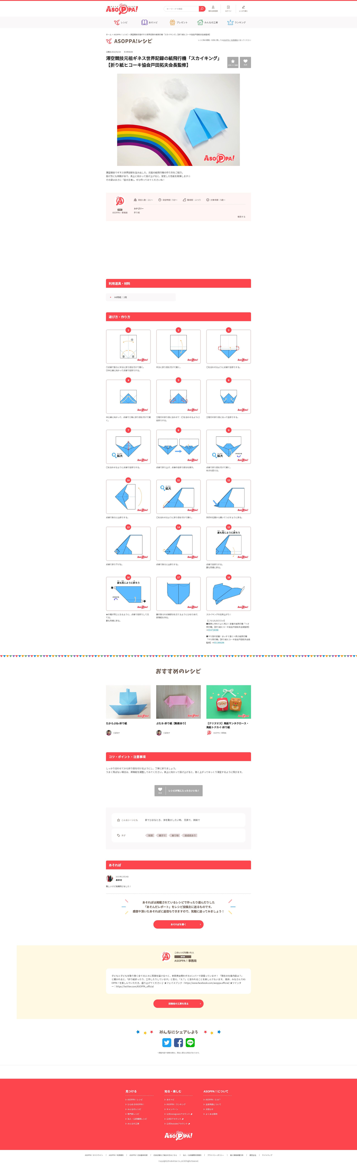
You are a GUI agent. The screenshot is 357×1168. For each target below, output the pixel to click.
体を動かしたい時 (172, 820)
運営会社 (252, 1155)
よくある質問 (211, 1114)
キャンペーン (172, 1109)
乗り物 (175, 835)
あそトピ (170, 1099)
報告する (241, 216)
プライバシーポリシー (215, 1155)
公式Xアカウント (174, 1118)
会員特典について (213, 1104)
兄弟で (187, 820)
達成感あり (190, 835)
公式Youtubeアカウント (177, 1123)
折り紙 (137, 212)
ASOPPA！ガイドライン (94, 1155)
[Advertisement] (150, 249)
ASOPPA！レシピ (121, 34)
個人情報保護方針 (236, 1155)
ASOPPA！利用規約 (230, 40)
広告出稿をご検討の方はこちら (165, 1155)
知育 (150, 835)
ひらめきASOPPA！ (136, 1104)
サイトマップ (267, 1155)
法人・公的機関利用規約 (192, 1155)
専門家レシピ (133, 1114)
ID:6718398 (213, 630)
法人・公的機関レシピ (137, 1118)
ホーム (108, 34)
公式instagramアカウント (178, 1114)
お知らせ (209, 1109)
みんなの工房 (133, 1123)
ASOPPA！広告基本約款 (139, 1155)
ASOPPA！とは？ (213, 1099)
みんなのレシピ (134, 1109)
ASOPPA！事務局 (185, 961)
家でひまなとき (153, 820)
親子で (162, 835)
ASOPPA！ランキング (176, 1104)
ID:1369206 (219, 642)
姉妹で (196, 820)
